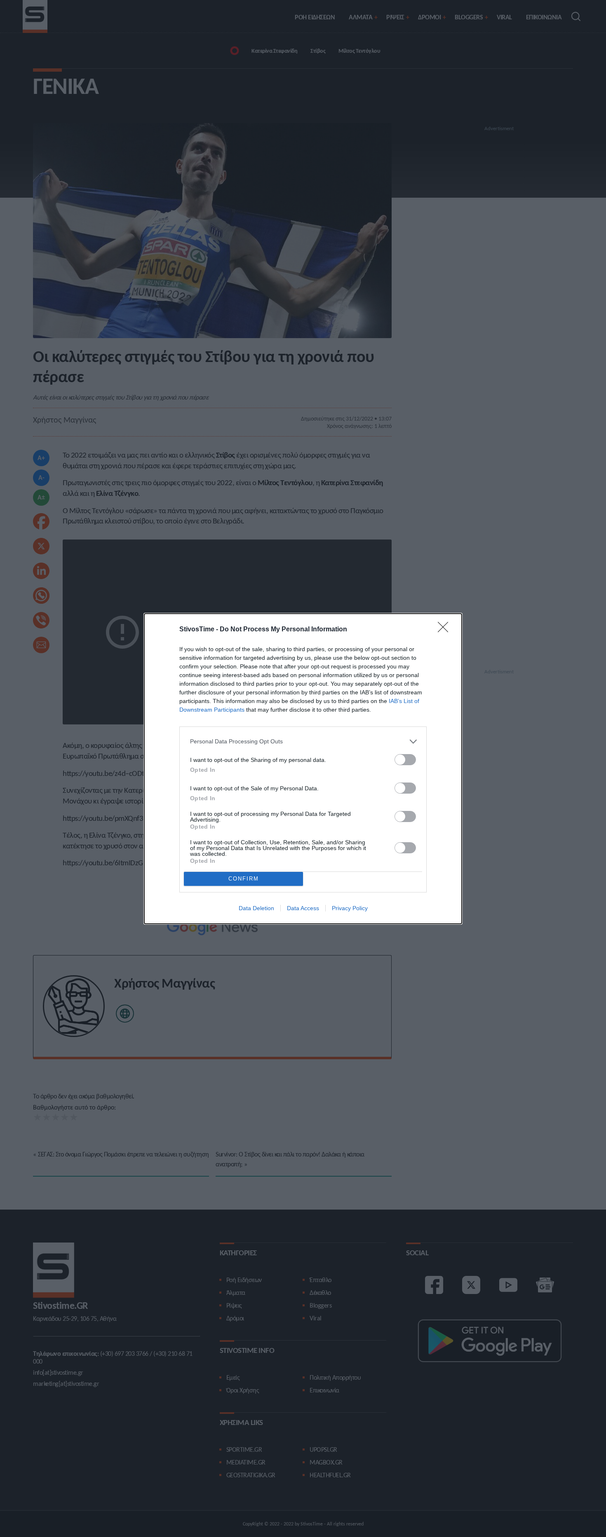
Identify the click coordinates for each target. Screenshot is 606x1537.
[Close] (445, 630)
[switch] (405, 759)
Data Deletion (256, 908)
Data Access (303, 908)
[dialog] (303, 769)
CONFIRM (243, 879)
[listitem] (303, 741)
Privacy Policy (350, 908)
